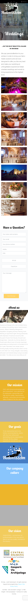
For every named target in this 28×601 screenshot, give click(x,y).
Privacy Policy (14, 586)
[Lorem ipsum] (14, 85)
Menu (24, 1)
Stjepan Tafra (21, 584)
